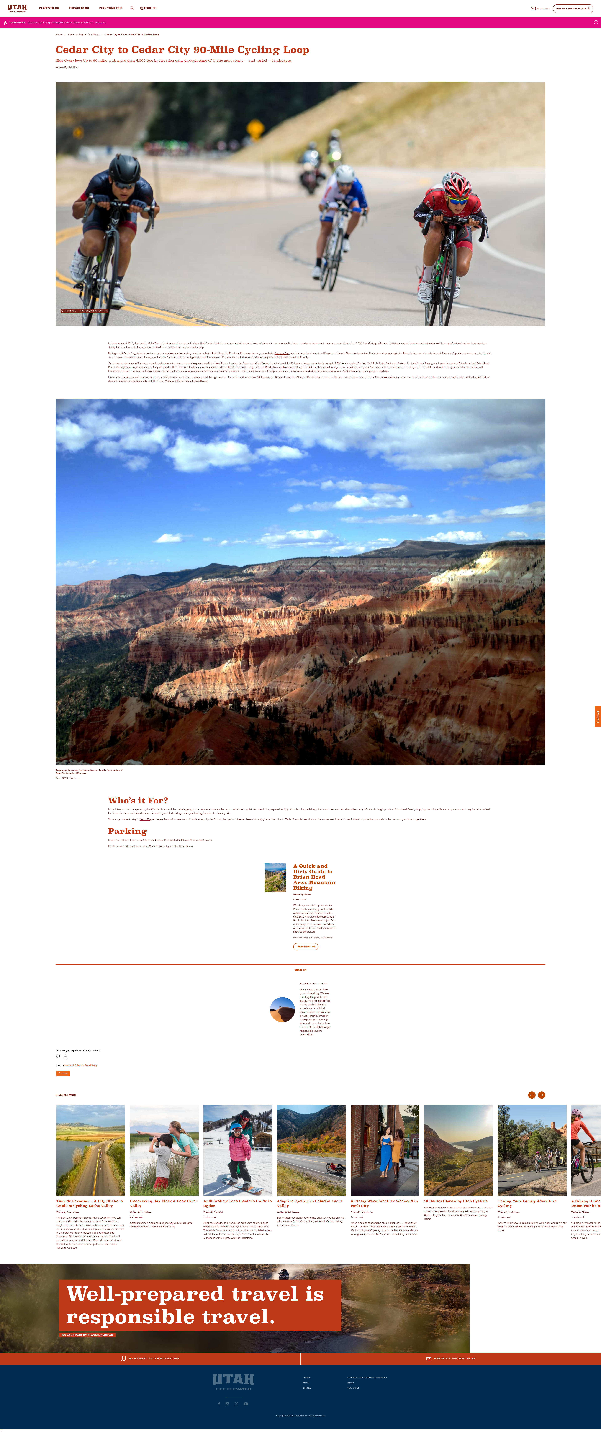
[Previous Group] (532, 1095)
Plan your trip (111, 8)
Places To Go (49, 8)
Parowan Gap (282, 353)
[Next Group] (541, 1095)
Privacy (350, 1383)
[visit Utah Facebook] (219, 1403)
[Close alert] (596, 22)
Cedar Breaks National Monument (276, 367)
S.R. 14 (155, 381)
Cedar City (145, 819)
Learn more (100, 23)
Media (305, 1383)
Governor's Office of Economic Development (367, 1377)
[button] (598, 716)
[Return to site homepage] (17, 8)
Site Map (307, 1388)
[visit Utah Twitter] (236, 1403)
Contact (306, 1377)
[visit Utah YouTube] (246, 1403)
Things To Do (79, 8)
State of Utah (353, 1388)
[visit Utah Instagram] (227, 1403)
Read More (304, 947)
